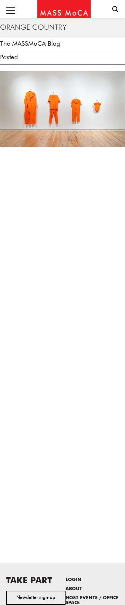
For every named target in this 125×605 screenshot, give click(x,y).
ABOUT (74, 589)
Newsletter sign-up (35, 597)
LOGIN (73, 580)
